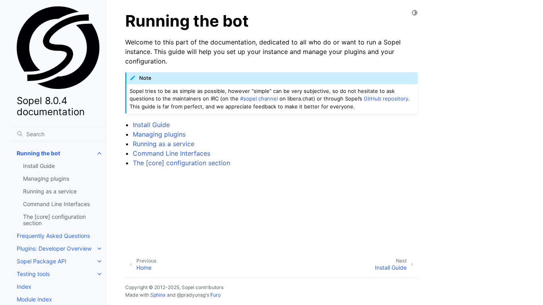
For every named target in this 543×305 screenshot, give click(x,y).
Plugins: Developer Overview (54, 248)
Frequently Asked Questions (53, 235)
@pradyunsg (191, 295)
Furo (215, 295)
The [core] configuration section (54, 219)
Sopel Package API (41, 261)
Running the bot (38, 153)
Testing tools (33, 273)
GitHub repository (386, 98)
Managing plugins (46, 178)
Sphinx (158, 295)
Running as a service (50, 191)
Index (24, 286)
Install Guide (39, 165)
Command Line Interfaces (56, 204)
